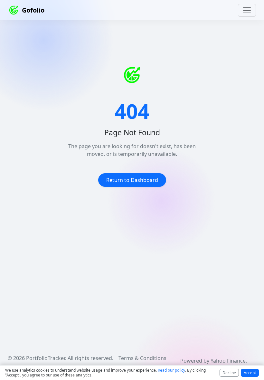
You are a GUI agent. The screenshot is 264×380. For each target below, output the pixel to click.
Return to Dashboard (132, 180)
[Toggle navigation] (247, 10)
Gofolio (33, 10)
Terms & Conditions (142, 358)
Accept (250, 372)
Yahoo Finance (228, 360)
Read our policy (171, 370)
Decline (229, 372)
